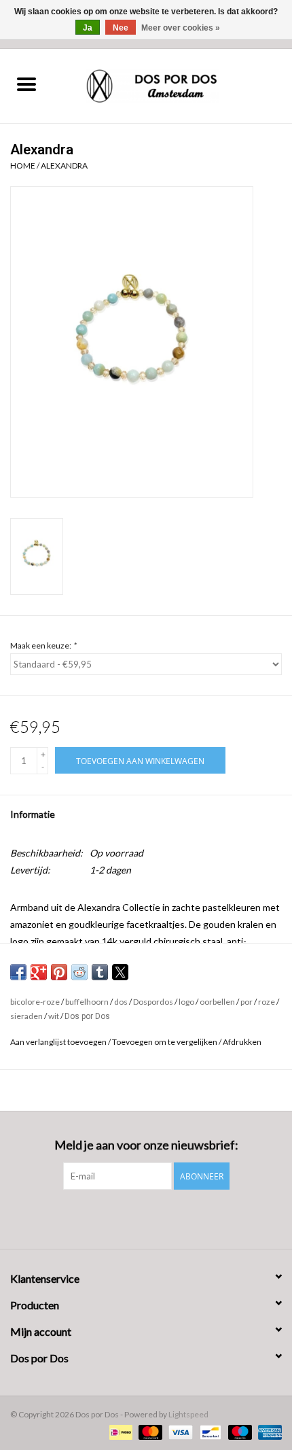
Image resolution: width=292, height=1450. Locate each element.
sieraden (26, 1016)
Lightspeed (188, 1414)
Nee (120, 28)
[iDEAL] (119, 1431)
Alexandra (64, 165)
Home (22, 165)
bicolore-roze (35, 1002)
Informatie (32, 814)
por (246, 1002)
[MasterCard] (149, 1431)
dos (121, 1002)
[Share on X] (120, 972)
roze (266, 1002)
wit (53, 1016)
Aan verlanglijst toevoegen (59, 1042)
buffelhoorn (87, 1002)
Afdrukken (242, 1042)
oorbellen (217, 1002)
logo (186, 1002)
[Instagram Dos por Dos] (158, 1217)
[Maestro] (238, 1431)
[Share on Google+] (39, 972)
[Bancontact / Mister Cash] (208, 1431)
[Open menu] (26, 83)
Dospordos (153, 1002)
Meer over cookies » (180, 28)
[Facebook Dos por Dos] (134, 1217)
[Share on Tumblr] (100, 972)
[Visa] (179, 1431)
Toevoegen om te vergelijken (165, 1042)
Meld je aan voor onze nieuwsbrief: (146, 1145)
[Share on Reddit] (79, 972)
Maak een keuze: (43, 645)
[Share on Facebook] (18, 972)
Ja (87, 28)
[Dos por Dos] (172, 84)
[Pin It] (59, 972)
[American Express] (267, 1431)
